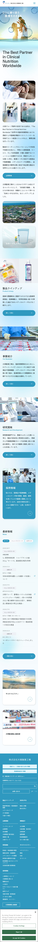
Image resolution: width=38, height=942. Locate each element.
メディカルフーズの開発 (10, 856)
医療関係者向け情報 (20, 771)
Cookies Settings (18, 926)
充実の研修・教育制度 (9, 894)
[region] (19, 925)
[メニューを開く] (34, 3)
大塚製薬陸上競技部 (11, 905)
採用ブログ (6, 891)
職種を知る (6, 881)
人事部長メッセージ (8, 876)
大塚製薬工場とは (8, 879)
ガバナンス (23, 858)
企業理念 (5, 829)
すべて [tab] (6, 541)
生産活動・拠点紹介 (25, 829)
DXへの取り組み (24, 839)
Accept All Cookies (19, 938)
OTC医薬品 (6, 813)
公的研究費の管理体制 (9, 865)
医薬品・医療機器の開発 (10, 850)
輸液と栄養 (23, 806)
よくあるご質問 (7, 896)
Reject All (19, 932)
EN (36, 791)
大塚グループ (6, 839)
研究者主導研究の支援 (9, 858)
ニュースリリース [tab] (17, 541)
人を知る (5, 884)
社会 (21, 856)
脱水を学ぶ (23, 808)
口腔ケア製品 (6, 815)
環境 (21, 853)
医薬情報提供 (23, 837)
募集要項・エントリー (9, 899)
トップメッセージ (8, 826)
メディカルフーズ (8, 810)
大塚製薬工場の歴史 (8, 834)
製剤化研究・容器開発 (9, 853)
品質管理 (22, 831)
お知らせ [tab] (29, 541)
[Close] (35, 912)
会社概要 (5, 831)
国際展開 (22, 834)
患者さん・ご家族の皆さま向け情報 (20, 766)
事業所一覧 (6, 837)
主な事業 (22, 826)
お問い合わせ (16, 791)
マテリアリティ (24, 850)
